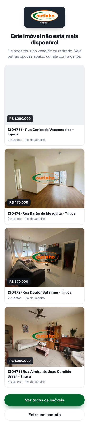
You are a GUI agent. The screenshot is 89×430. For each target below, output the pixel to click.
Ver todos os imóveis (44, 400)
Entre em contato (44, 414)
